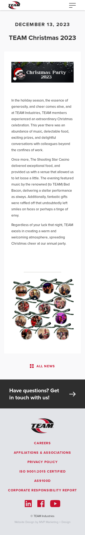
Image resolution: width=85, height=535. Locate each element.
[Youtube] (55, 503)
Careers (42, 443)
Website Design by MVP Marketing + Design (42, 522)
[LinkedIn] (28, 503)
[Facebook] (41, 503)
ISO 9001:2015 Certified (42, 471)
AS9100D (42, 480)
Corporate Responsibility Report (42, 490)
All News (46, 366)
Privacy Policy (42, 462)
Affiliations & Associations (42, 452)
